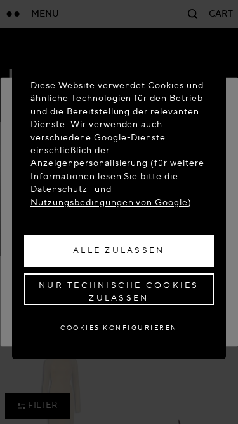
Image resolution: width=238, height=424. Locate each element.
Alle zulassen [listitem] (118, 250)
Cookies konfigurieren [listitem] (119, 328)
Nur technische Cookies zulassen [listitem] (119, 291)
